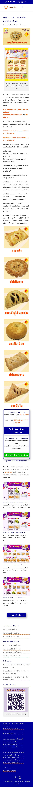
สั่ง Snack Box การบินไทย (18, 431)
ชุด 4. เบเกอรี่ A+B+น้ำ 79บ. (12, 645)
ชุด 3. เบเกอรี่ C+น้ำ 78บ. (11, 636)
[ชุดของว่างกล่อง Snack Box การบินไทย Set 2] (16, 500)
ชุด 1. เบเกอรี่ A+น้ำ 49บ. (11, 630)
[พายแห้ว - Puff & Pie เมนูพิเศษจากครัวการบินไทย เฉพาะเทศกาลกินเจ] (16, 240)
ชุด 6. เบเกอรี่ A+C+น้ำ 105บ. (12, 652)
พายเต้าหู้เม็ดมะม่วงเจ (10, 109)
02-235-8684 (24, 415)
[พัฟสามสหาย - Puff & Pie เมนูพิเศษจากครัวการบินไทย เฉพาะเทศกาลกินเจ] (16, 364)
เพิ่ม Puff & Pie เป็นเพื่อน (18, 455)
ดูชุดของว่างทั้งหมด (16, 615)
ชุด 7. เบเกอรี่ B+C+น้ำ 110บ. (12, 656)
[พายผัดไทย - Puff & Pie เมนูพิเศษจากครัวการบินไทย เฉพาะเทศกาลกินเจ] (16, 395)
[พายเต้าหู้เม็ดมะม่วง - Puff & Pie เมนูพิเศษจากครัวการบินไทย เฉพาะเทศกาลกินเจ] (16, 302)
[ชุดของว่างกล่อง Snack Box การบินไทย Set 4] (16, 596)
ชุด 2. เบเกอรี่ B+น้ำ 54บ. (11, 633)
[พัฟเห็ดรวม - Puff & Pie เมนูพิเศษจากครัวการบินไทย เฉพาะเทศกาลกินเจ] (16, 271)
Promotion (23, 25)
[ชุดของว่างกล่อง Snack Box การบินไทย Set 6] (16, 563)
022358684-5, (10, 2)
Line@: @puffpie (21, 2)
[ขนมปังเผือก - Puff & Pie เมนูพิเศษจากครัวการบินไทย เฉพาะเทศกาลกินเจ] (16, 333)
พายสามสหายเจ (8, 115)
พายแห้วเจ (21, 109)
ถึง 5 (16, 417)
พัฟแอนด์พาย (8, 726)
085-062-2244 (19, 420)
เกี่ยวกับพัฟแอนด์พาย (10, 768)
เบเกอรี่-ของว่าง (9, 731)
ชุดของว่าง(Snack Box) (11, 728)
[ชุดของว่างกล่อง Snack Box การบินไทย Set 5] (16, 531)
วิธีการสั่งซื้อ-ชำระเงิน (10, 733)
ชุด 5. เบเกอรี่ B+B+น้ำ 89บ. (12, 649)
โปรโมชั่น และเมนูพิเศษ (10, 770)
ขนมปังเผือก (18, 115)
